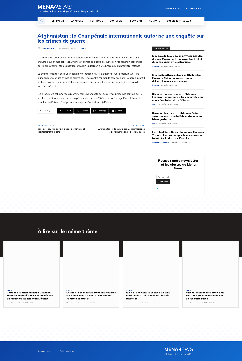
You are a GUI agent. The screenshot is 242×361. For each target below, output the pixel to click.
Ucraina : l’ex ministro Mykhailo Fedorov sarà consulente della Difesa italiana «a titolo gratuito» (177, 116)
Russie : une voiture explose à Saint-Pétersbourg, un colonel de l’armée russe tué (148, 295)
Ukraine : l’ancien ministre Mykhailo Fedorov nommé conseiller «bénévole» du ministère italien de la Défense (177, 97)
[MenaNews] (40, 48)
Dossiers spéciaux (160, 142)
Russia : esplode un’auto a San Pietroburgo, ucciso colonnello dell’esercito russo (205, 295)
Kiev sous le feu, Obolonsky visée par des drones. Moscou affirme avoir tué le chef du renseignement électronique (177, 58)
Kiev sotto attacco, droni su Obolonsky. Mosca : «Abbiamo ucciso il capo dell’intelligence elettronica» (176, 78)
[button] (41, 21)
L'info (83, 48)
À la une (155, 66)
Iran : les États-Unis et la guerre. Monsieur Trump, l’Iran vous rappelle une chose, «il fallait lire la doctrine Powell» (178, 135)
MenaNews (49, 48)
